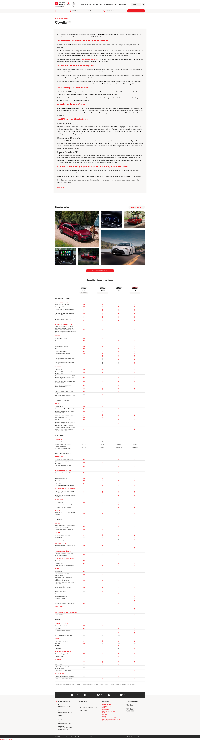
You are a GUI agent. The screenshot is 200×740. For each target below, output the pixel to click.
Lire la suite (60, 187)
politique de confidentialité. (87, 736)
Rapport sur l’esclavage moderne (111, 719)
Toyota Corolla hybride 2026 (90, 59)
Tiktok (102, 695)
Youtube (114, 695)
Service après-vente (84, 704)
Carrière (104, 714)
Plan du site (105, 721)
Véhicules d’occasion (110, 4)
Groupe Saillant (141, 736)
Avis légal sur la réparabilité (109, 717)
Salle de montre (86, 4)
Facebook (77, 695)
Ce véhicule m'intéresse (100, 271)
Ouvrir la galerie (136, 207)
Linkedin (126, 695)
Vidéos (104, 713)
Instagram (90, 695)
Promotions (122, 4)
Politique (104, 716)
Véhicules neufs (97, 4)
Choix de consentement (6, 739)
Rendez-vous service (135, 11)
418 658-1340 (110, 11)
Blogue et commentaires (108, 711)
